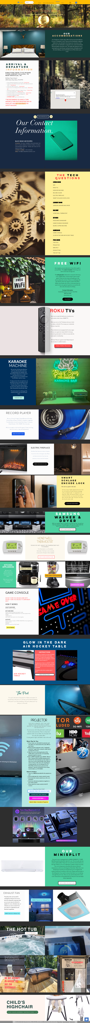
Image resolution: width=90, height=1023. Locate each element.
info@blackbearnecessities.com (47, 1021)
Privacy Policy (59, 1021)
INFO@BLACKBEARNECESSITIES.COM (26, 151)
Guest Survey (72, 1021)
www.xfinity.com (68, 295)
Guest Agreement (66, 1021)
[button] (76, 2)
